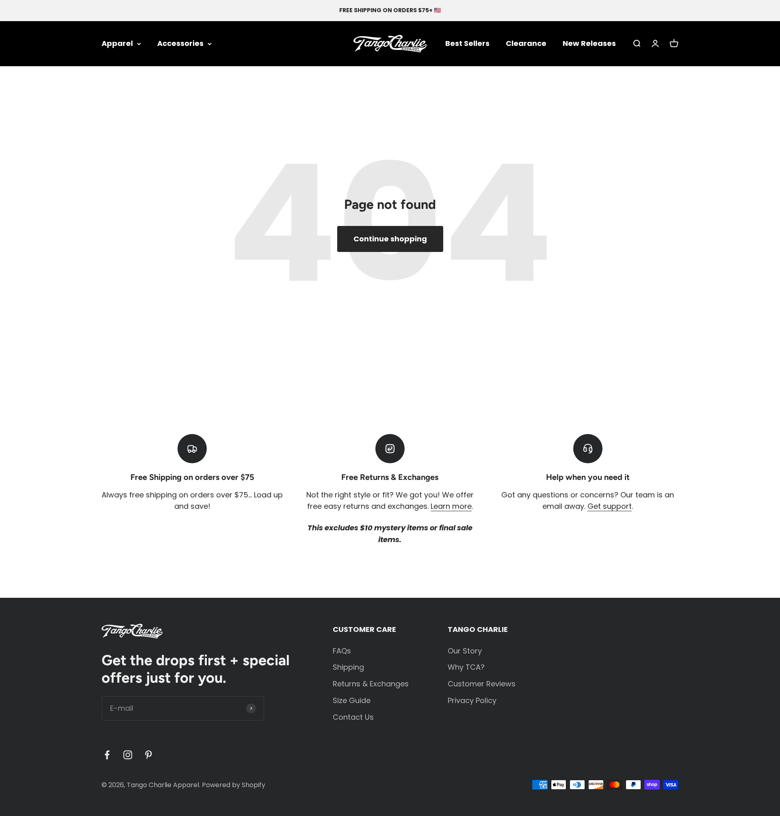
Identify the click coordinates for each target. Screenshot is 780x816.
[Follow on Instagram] (127, 754)
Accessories (180, 43)
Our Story (465, 651)
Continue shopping (390, 239)
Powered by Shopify (233, 785)
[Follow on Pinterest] (148, 754)
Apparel (117, 43)
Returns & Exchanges (371, 684)
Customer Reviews (482, 684)
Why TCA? (466, 667)
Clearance (526, 43)
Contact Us (353, 717)
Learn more (451, 506)
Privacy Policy (472, 700)
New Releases (589, 43)
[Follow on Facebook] (107, 754)
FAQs (342, 651)
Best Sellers (467, 43)
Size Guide (351, 700)
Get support (609, 506)
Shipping (348, 667)
